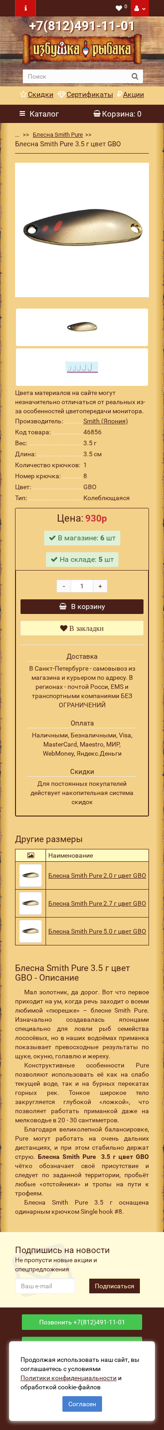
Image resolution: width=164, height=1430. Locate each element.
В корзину (88, 606)
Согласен (82, 1404)
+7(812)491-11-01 (82, 25)
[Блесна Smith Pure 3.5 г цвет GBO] (82, 230)
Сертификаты (90, 94)
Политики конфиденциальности (68, 1378)
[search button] (135, 76)
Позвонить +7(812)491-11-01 (82, 1322)
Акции (133, 94)
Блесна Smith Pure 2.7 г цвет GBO (97, 903)
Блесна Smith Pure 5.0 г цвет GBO (97, 931)
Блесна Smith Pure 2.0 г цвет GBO (97, 875)
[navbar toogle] (25, 8)
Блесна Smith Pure (58, 134)
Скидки (40, 94)
